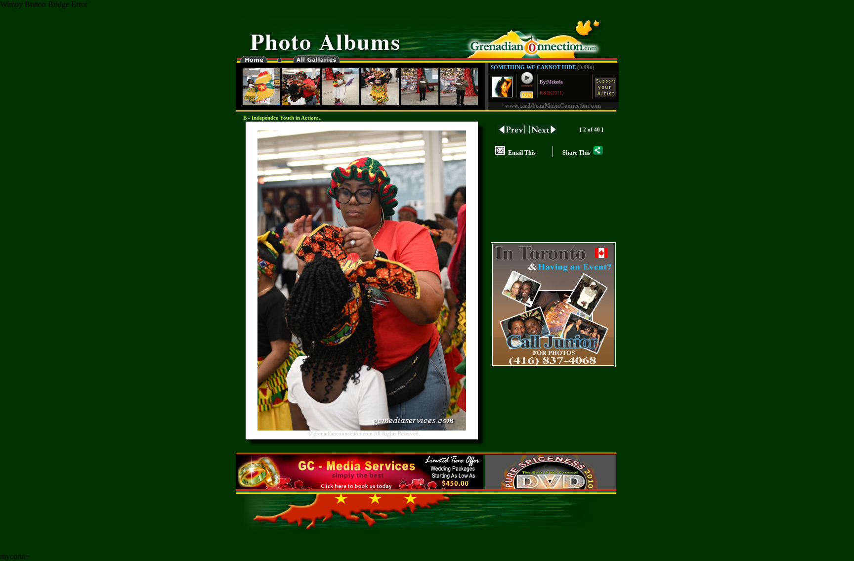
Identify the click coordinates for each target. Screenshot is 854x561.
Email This (520, 152)
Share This (577, 152)
